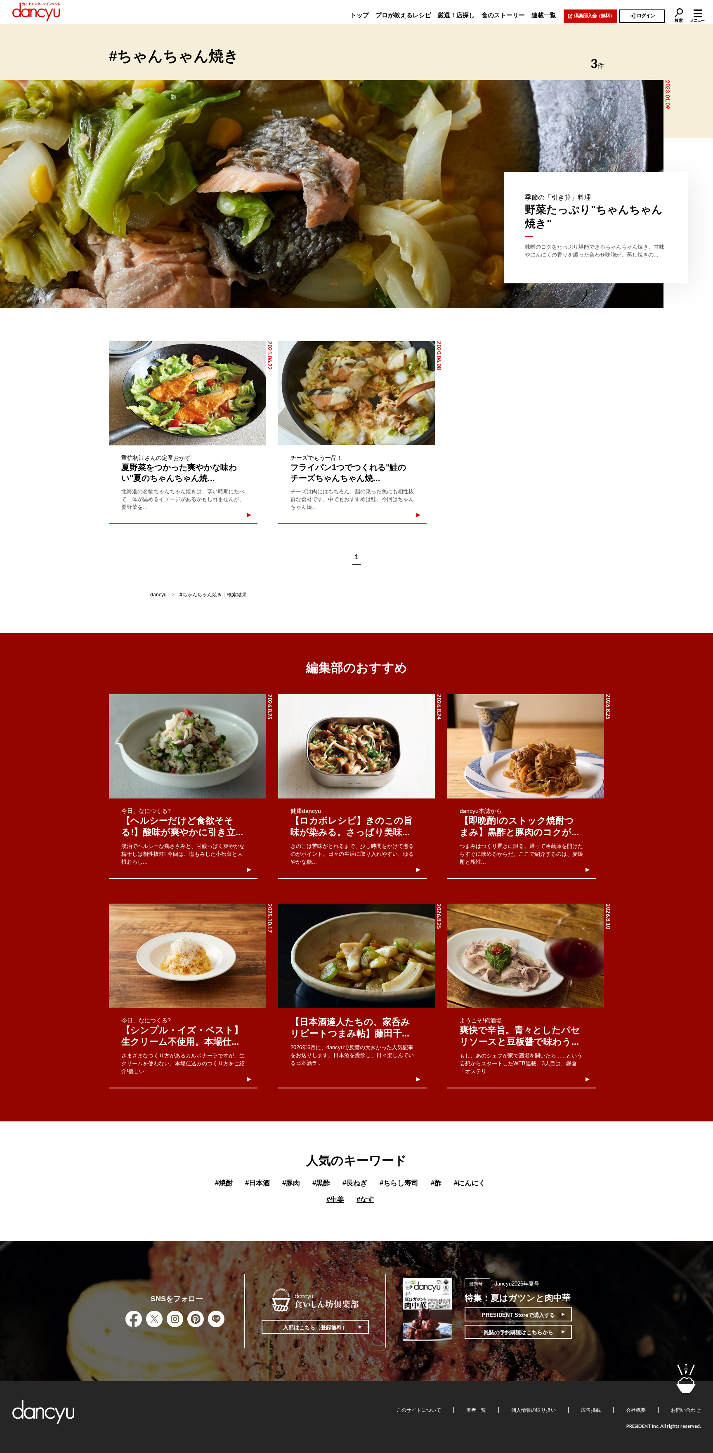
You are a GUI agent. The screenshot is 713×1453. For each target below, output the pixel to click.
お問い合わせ (686, 1410)
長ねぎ (354, 1183)
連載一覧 (543, 15)
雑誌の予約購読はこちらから (518, 1332)
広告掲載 (591, 1410)
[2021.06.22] (187, 393)
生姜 (335, 1199)
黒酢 (321, 1183)
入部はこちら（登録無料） (315, 1327)
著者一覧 (476, 1410)
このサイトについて (419, 1410)
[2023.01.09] (331, 194)
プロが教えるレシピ (403, 15)
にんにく (470, 1183)
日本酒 (257, 1183)
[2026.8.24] (356, 746)
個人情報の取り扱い (533, 1410)
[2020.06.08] (356, 393)
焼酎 (224, 1183)
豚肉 (291, 1183)
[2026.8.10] (525, 956)
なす (365, 1199)
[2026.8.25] (187, 746)
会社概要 (636, 1410)
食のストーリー (503, 15)
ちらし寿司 (399, 1183)
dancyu (158, 595)
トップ (359, 15)
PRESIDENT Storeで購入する (518, 1315)
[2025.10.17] (187, 956)
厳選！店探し (456, 15)
